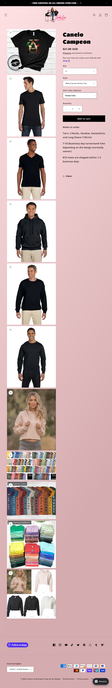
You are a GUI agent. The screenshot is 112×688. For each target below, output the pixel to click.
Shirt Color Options (72, 90)
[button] (6, 15)
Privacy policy (83, 679)
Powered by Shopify (52, 679)
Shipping (67, 53)
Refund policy (68, 679)
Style (65, 78)
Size (65, 66)
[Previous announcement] (5, 3)
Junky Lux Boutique (35, 679)
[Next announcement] (107, 3)
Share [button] (69, 176)
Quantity (67, 103)
